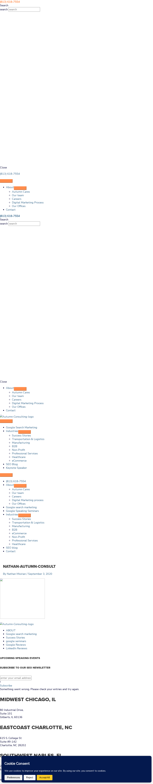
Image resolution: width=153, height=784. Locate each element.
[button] (6, 685)
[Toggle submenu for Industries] (24, 432)
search (4, 9)
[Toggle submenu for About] (20, 188)
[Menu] (6, 181)
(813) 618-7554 (10, 174)
